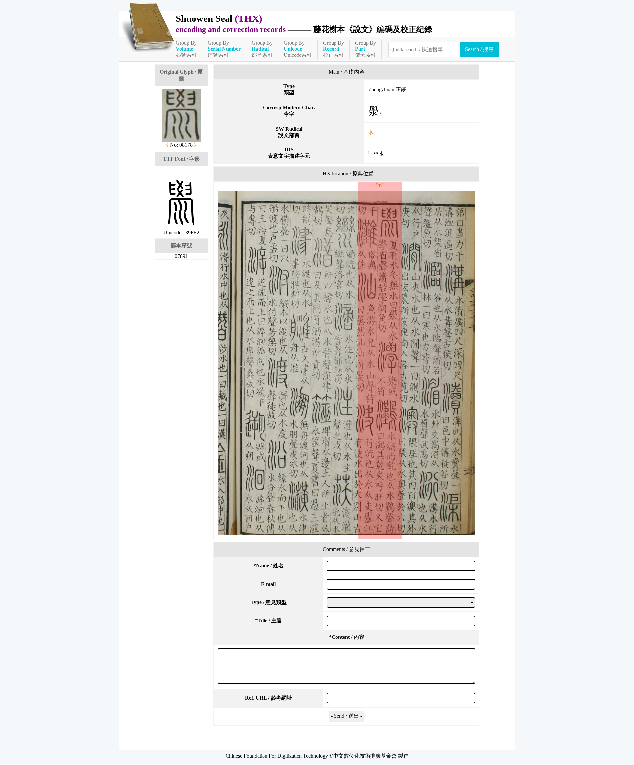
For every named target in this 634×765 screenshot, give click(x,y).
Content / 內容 (346, 637)
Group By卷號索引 (186, 49)
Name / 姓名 (268, 565)
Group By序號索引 (224, 49)
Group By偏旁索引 (365, 49)
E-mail (268, 584)
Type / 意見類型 (268, 602)
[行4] (346, 363)
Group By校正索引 (333, 49)
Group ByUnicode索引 (298, 49)
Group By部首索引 (262, 49)
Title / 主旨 (268, 620)
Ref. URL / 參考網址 (268, 698)
